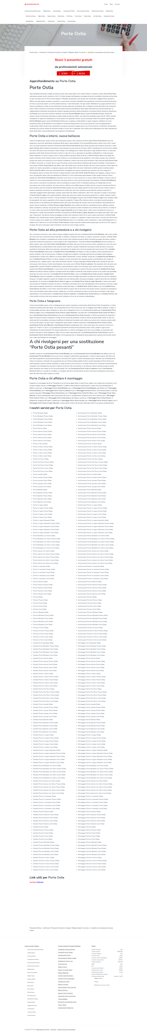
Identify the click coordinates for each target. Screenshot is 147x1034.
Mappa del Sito (98, 978)
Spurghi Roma (31, 1002)
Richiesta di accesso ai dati (101, 985)
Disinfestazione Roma (33, 966)
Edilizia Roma (31, 969)
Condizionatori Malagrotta (65, 1008)
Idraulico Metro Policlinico (65, 993)
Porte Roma (30, 989)
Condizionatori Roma (33, 959)
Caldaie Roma (31, 953)
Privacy (96, 982)
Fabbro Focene (62, 967)
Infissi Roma (30, 982)
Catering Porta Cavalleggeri (66, 978)
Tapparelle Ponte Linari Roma (67, 996)
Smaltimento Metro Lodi (65, 961)
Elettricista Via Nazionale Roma (67, 1002)
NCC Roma (30, 986)
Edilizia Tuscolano (63, 984)
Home (69, 38)
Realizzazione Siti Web (42, 1029)
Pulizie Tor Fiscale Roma (65, 970)
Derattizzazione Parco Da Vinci (67, 987)
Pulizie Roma (30, 992)
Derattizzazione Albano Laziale (67, 958)
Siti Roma (53, 1029)
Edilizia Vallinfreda (63, 973)
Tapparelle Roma (32, 1005)
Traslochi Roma (31, 1012)
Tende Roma (30, 1009)
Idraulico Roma (31, 979)
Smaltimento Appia (63, 981)
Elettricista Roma (32, 972)
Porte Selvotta (62, 964)
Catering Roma (31, 956)
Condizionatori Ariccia (64, 955)
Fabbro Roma (31, 976)
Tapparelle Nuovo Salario (65, 952)
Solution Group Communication (66, 1029)
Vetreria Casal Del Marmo (65, 976)
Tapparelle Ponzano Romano (66, 949)
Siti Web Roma (31, 995)
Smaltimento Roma (32, 999)
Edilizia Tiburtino (63, 990)
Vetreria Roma (31, 1015)
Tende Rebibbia (62, 999)
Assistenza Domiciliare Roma (35, 949)
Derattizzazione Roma (33, 962)
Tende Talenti (62, 1005)
